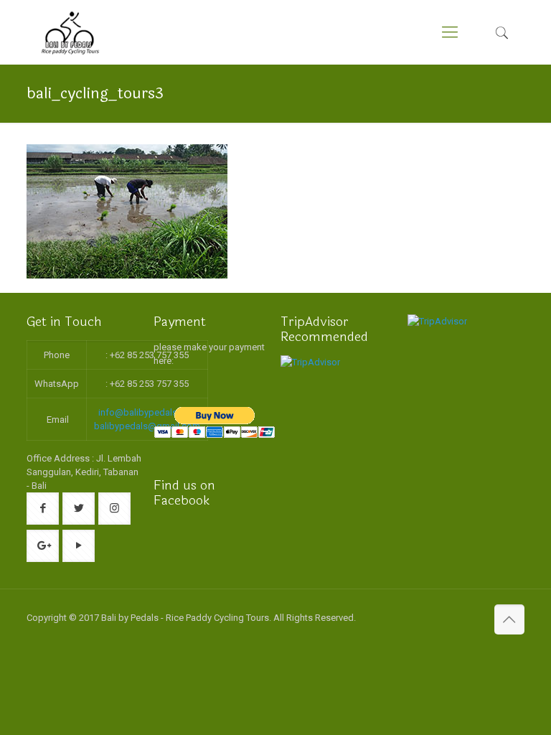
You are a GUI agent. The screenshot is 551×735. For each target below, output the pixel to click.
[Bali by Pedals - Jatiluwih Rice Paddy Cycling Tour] (70, 32)
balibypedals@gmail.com (147, 426)
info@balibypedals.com (148, 412)
